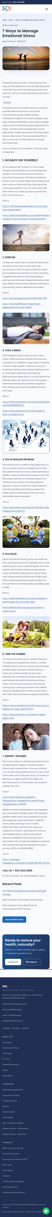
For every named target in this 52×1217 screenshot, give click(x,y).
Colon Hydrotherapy (10, 1187)
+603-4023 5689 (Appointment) (14, 1004)
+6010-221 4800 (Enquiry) (11, 1015)
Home (5, 20)
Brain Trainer (7, 1165)
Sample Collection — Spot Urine (14, 1134)
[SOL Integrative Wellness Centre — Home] (7, 9)
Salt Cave (6, 1176)
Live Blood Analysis (9, 1101)
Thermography (8, 1117)
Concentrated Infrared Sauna (13, 1192)
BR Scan (5, 1106)
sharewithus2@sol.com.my (12, 1021)
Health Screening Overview (12, 1090)
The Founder (7, 1053)
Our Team (6, 1059)
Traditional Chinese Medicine (13, 1181)
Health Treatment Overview (12, 1148)
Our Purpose (7, 1042)
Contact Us (13, 962)
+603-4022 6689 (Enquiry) (12, 1010)
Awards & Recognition (10, 1064)
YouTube (25, 1028)
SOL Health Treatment (11, 1154)
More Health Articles (14, 919)
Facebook (6, 1028)
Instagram (16, 1028)
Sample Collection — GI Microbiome (15, 1128)
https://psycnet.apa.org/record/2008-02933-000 (24, 298)
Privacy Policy (7, 1075)
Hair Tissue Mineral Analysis (12, 1123)
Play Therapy (7, 1170)
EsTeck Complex (8, 1112)
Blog (11, 20)
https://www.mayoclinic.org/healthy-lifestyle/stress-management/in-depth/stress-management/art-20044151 (23, 800)
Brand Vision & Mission (10, 1048)
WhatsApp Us (31, 962)
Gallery (5, 1070)
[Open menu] (47, 9)
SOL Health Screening (10, 1095)
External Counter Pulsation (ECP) (14, 1159)
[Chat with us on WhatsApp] (46, 1211)
